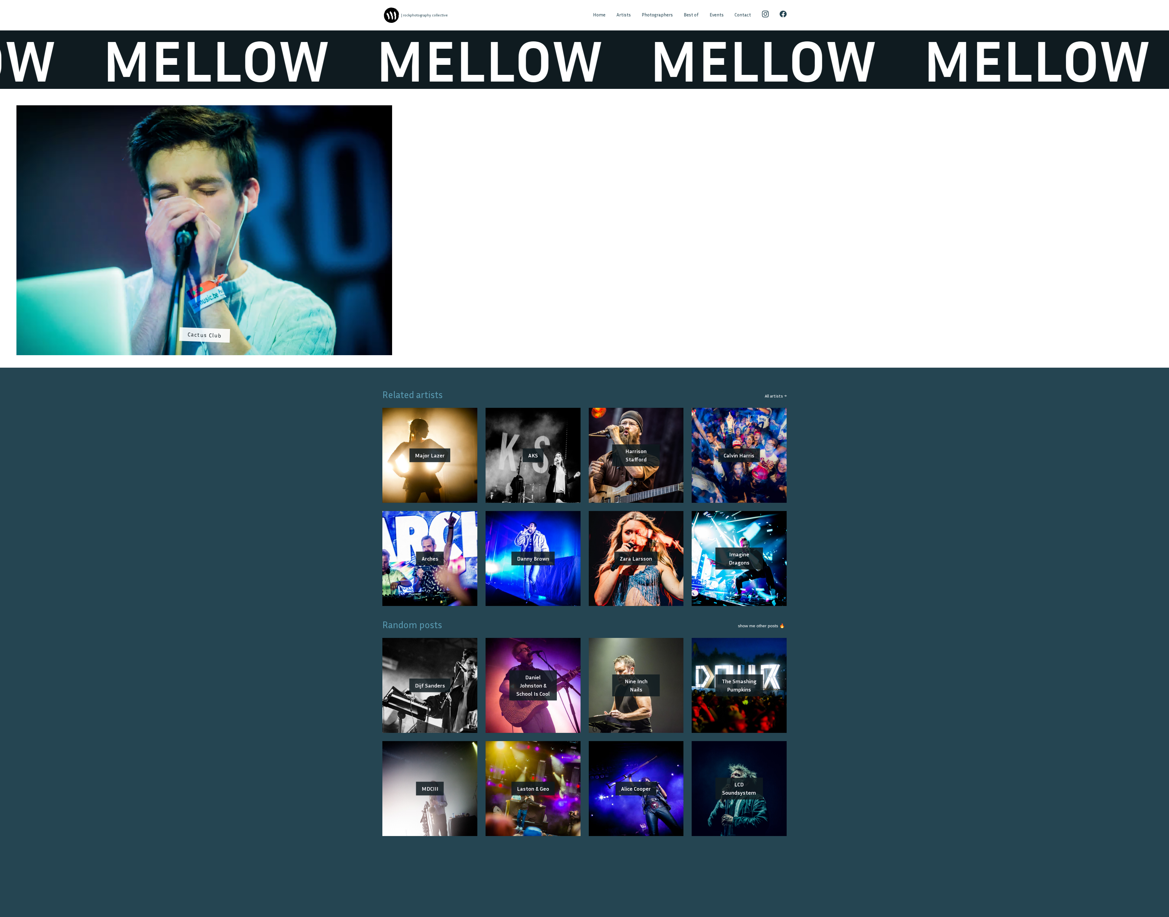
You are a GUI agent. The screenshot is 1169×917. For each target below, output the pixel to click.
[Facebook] (783, 15)
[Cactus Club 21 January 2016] (204, 109)
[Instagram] (765, 15)
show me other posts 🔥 (761, 625)
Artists (623, 15)
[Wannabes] (391, 15)
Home (599, 15)
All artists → (776, 395)
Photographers (657, 15)
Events (717, 15)
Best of (691, 15)
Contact (743, 15)
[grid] (584, 232)
